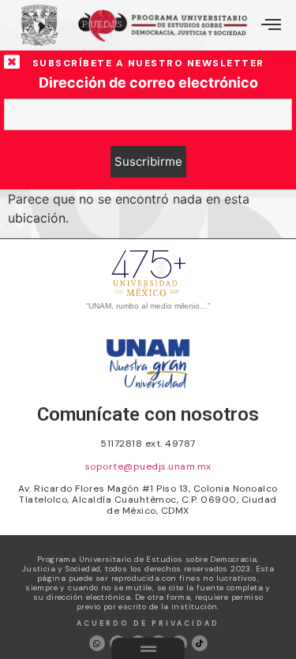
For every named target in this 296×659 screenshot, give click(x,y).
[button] (271, 25)
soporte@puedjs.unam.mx (148, 466)
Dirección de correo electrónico (148, 83)
